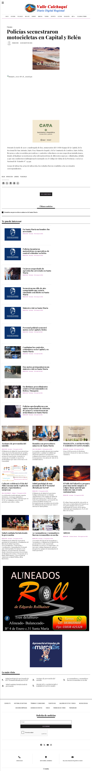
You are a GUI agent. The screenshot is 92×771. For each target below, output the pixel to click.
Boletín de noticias (46, 715)
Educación (66, 16)
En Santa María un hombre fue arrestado (36, 230)
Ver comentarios (46, 194)
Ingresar (74, 708)
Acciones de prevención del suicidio (14, 444)
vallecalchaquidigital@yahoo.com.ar (72, 760)
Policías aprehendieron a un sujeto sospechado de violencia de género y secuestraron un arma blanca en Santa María (36, 409)
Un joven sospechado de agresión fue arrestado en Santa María (37, 270)
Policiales (20, 16)
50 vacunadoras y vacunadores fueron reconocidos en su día (45, 534)
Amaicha (40, 16)
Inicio (7, 16)
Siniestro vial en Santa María (35, 308)
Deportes (53, 16)
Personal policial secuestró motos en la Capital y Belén (35, 328)
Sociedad (13, 16)
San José (27, 16)
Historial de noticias (20, 703)
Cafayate (34, 16)
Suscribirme (46, 726)
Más (73, 16)
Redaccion (15, 43)
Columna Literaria (81, 16)
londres (16, 176)
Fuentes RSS (52, 703)
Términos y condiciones (38, 703)
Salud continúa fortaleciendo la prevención (14, 534)
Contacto (7, 703)
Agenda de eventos (36, 708)
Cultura (60, 16)
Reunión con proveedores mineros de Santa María (20, 212)
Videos (48, 708)
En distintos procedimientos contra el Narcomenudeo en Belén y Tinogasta (35, 388)
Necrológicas (83, 703)
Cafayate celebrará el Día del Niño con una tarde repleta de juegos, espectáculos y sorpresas (15, 486)
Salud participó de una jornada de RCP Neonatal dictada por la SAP (43, 485)
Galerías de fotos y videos (67, 703)
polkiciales (23, 176)
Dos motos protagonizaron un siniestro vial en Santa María (36, 368)
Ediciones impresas (21, 708)
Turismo (46, 16)
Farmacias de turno (59, 708)
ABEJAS (66, 533)
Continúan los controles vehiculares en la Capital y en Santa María (36, 349)
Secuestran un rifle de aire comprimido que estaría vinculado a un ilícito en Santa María (36, 291)
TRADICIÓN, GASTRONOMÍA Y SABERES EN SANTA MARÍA (76, 444)
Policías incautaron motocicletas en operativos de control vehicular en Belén (36, 251)
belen (3, 176)
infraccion (9, 176)
